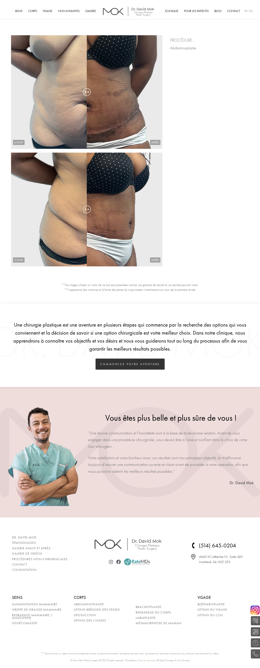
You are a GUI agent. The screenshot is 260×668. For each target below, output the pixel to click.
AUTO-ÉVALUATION (254, 620)
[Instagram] (111, 562)
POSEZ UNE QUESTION (254, 642)
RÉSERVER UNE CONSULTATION (254, 631)
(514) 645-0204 (254, 653)
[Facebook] (118, 562)
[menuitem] (18, 11)
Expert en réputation (147, 660)
